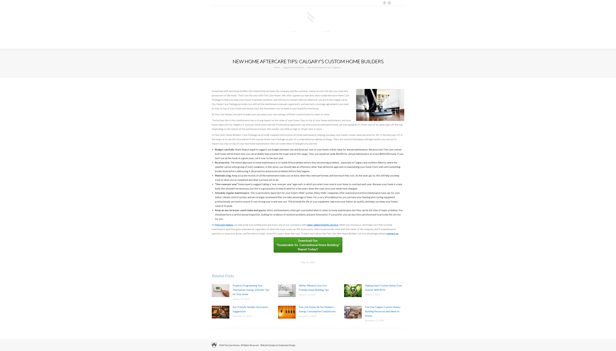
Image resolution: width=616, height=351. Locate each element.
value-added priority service (322, 224)
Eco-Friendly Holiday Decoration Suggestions (250, 309)
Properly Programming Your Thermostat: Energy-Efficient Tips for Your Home (251, 290)
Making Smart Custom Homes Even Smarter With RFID (383, 287)
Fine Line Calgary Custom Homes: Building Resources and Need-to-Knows (383, 311)
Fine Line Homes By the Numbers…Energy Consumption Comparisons (317, 309)
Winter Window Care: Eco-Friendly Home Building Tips (314, 287)
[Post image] (220, 290)
